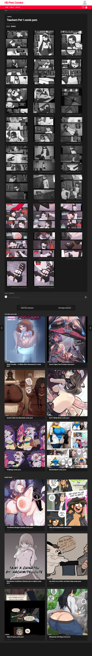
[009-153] (71, 101)
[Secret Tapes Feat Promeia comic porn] (67, 339)
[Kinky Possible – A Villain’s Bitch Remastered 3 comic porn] (25, 339)
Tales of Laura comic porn (15, 637)
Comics (12, 7)
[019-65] (17, 216)
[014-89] (44, 158)
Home (6, 7)
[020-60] (44, 216)
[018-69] (71, 187)
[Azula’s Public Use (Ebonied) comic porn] (25, 393)
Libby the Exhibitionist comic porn (60, 527)
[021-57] (71, 216)
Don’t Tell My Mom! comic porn (59, 418)
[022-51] (17, 245)
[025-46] (17, 274)
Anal (6, 293)
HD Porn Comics (14, 2)
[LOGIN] (86, 7)
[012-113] (71, 130)
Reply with (86, 297)
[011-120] (44, 130)
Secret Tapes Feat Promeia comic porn (61, 364)
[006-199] (71, 72)
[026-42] (44, 274)
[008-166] (44, 101)
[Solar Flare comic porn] (1, 328)
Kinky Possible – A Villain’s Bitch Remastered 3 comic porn (24, 365)
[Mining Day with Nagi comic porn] (67, 612)
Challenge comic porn (14, 470)
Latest (85, 4)
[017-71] (44, 187)
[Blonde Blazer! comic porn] (67, 445)
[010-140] (17, 130)
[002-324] (44, 43)
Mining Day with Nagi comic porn (59, 637)
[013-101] (17, 158)
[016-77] (17, 187)
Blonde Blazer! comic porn (57, 470)
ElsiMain (13, 26)
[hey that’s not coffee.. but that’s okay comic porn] (67, 556)
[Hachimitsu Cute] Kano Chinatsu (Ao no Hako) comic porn (24, 582)
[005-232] (44, 72)
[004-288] (17, 72)
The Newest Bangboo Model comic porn (20, 527)
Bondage (11, 293)
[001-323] (17, 43)
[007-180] (17, 101)
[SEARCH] (83, 7)
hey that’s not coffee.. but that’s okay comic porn (65, 581)
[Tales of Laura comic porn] (25, 612)
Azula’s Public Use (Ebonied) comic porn (20, 418)
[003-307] (71, 43)
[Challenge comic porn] (25, 445)
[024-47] (71, 245)
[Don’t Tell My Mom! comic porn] (67, 393)
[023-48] (44, 245)
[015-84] (71, 158)
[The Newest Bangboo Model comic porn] (25, 503)
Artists (17, 7)
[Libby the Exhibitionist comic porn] (67, 503)
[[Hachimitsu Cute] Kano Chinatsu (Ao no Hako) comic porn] (25, 556)
